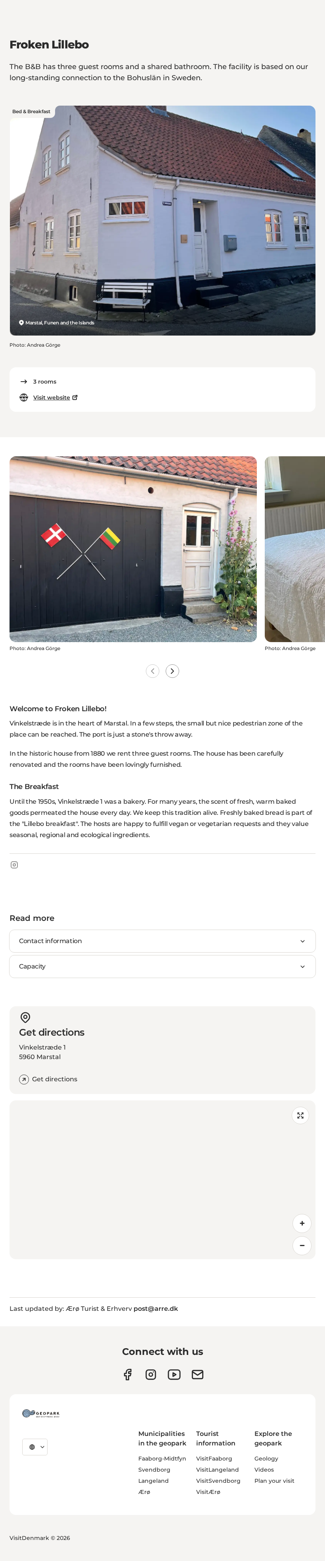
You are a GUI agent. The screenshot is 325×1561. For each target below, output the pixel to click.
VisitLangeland (217, 1469)
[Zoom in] (302, 1223)
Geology (266, 1458)
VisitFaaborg (214, 1458)
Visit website (51, 397)
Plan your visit (274, 1480)
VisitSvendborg (218, 1480)
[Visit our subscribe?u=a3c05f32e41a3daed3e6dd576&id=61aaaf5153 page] (198, 1375)
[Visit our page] (151, 1375)
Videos (264, 1469)
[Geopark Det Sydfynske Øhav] (40, 1413)
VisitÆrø (208, 1491)
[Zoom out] (302, 1245)
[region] (162, 1179)
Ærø (144, 1491)
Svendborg (154, 1469)
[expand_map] (300, 1115)
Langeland (153, 1480)
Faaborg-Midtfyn (162, 1458)
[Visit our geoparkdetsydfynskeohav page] (127, 1375)
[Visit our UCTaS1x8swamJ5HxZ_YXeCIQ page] (174, 1375)
